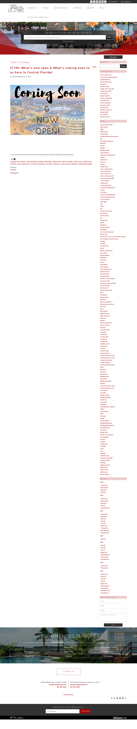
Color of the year (105, 173)
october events (105, 344)
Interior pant (104, 288)
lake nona (103, 299)
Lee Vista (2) (104, 107)
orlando (23, 161)
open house (103, 346)
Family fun (103, 225)
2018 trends (104, 131)
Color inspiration (105, 171)
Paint (102, 367)
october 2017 (104, 337)
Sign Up (127, 1)
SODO (102, 409)
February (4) (104, 487)
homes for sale (104, 271)
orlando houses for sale (107, 358)
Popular (81, 641)
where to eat (78, 161)
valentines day (104, 455)
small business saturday (107, 406)
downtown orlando (106, 211)
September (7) (105, 586)
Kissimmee (41, 164)
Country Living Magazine (107, 194)
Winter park (57, 161)
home (102, 262)
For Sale (102, 243)
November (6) (105, 530)
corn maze (103, 192)
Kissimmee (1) (104, 100)
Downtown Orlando (85, 164)
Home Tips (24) (105, 96)
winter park (103, 472)
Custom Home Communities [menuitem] (37, 17)
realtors (102, 383)
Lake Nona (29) (104, 105)
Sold (101, 413)
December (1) (105, 559)
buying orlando (104, 150)
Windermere (108, 652)
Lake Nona (68, 647)
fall (101, 218)
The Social (103, 430)
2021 (101, 511)
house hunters (104, 274)
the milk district (105, 427)
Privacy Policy (68, 694)
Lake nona (25, 164)
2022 (101, 495)
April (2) (103, 492)
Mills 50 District (105, 316)
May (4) (103, 545)
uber (101, 451)
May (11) (103, 576)
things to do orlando (106, 434)
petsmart (103, 369)
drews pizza (103, 213)
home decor (104, 264)
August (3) (104, 526)
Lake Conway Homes (108, 647)
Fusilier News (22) (105, 91)
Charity (102, 157)
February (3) (104, 501)
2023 (101, 482)
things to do (104, 432)
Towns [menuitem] (44, 8)
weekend (103, 462)
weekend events (105, 465)
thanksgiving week (106, 423)
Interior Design (105, 285)
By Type (70, 641)
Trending (103, 446)
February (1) (104, 568)
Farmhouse (103, 229)
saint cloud (103, 390)
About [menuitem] (101, 8)
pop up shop (104, 374)
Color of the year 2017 (107, 176)
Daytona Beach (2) (106, 82)
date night (103, 201)
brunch (102, 145)
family (102, 222)
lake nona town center (107, 304)
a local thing (104, 134)
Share (94, 67)
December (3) (105, 533)
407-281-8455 (61, 687)
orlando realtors (105, 362)
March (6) (104, 516)
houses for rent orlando (107, 278)
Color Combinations (106, 169)
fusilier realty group (106, 250)
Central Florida (32, 161)
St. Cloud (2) (104, 114)
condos (102, 190)
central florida (104, 152)
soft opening (104, 411)
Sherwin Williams (105, 397)
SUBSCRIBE (85, 711)
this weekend (104, 437)
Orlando (13, 169)
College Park (104, 166)
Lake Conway (66, 164)
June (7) (103, 579)
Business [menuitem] (91, 8)
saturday (103, 392)
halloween (103, 257)
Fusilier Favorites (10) (107, 89)
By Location (58, 641)
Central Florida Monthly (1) (108, 77)
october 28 (103, 341)
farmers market (105, 227)
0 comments (14, 173)
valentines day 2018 (106, 458)
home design (104, 267)
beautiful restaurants (107, 141)
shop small (103, 402)
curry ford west (105, 199)
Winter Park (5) (105, 117)
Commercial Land (105, 185)
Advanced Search (68, 41)
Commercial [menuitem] (77, 8)
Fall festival (103, 220)
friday (102, 248)
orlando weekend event (107, 365)
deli (101, 204)
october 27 (103, 339)
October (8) (104, 588)
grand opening (104, 255)
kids (101, 292)
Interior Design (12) (106, 98)
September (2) (105, 508)
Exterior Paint (104, 215)
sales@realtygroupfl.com (57, 684)
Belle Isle (74, 164)
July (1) (103, 550)
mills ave (102, 318)
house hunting (104, 276)
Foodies (41, 161)
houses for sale (105, 281)
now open (103, 332)
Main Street (104, 311)
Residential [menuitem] (31, 8)
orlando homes (105, 353)
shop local (103, 399)
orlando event (104, 351)
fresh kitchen (104, 246)
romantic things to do (107, 388)
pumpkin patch (104, 376)
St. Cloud (33, 164)
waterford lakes (105, 460)
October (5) (104, 528)
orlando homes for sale (107, 355)
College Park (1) (105, 79)
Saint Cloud (28, 652)
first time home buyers (107, 232)
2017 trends (104, 127)
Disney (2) (103, 84)
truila (102, 448)
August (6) (104, 583)
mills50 (102, 320)
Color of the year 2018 (107, 178)
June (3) (103, 523)
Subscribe (113, 57)
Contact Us (68, 671)
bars (101, 138)
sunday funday (104, 420)
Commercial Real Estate (107, 187)
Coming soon (14, 161)
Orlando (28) (104, 112)
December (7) (105, 593)
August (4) (104, 552)
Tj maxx (102, 439)
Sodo (19, 164)
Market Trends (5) (105, 110)
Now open (48, 161)
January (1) (104, 485)
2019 (101, 542)
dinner (102, 206)
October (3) (104, 557)
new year (103, 327)
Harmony (56, 164)
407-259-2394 (74, 687)
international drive (106, 290)
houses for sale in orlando (108, 283)
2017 (101, 571)
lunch (101, 309)
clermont (13, 164)
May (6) (103, 521)
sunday (102, 418)
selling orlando (104, 395)
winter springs (104, 474)
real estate (103, 379)
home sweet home (105, 269)
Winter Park (68, 652)
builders (102, 148)
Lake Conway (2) (105, 103)
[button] (109, 37)
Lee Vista (49, 164)
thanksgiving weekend (107, 425)
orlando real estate (106, 360)
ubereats (103, 453)
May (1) (103, 505)
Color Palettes (104, 180)
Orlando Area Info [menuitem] (61, 8)
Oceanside (103, 334)
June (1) (103, 547)
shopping (103, 404)
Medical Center (105, 313)
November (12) (105, 590)
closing (102, 164)
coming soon (104, 183)
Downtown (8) (104, 86)
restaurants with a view (107, 386)
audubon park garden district (109, 136)
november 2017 (105, 330)
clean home (103, 159)
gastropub (103, 253)
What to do (88, 161)
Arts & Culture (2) (105, 75)
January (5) (104, 565)
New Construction (106, 323)
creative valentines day (107, 197)
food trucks (103, 234)
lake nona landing (105, 302)
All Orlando (28, 647)
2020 (101, 536)
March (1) (104, 490)
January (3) (104, 514)
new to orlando (67, 161)
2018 (101, 129)
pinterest (103, 372)
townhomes (104, 444)
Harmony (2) (104, 93)
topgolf (102, 441)
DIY (101, 208)
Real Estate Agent (105, 381)
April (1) (103, 539)
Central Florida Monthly (107, 155)
